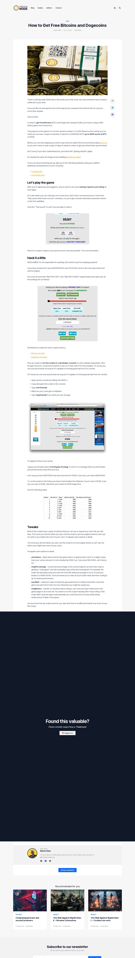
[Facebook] (112, 114)
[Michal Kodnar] (17, 894)
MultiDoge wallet (74, 157)
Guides (40, 8)
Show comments (67, 870)
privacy (56, 914)
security (19, 914)
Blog (32, 8)
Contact (59, 8)
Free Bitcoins (36, 171)
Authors (49, 8)
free (67, 21)
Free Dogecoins (38, 175)
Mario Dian (57, 30)
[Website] (41, 861)
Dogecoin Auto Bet (39, 357)
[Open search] (119, 7)
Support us (68, 733)
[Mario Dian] (32, 853)
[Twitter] (112, 107)
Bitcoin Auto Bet (38, 353)
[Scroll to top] (112, 100)
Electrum (103, 143)
